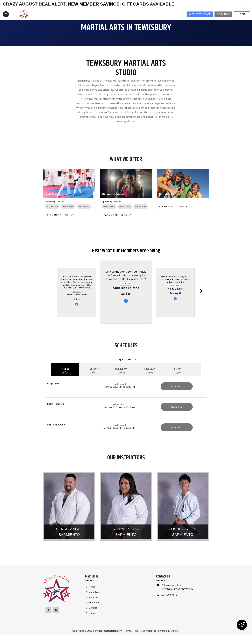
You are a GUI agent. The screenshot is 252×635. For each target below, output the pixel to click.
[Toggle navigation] (6, 14)
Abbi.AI (175, 631)
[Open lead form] (242, 625)
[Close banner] (245, 4)
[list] (101, 600)
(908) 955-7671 (169, 595)
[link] (101, 587)
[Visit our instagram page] (48, 610)
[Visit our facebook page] (56, 610)
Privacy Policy (132, 631)
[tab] (65, 369)
